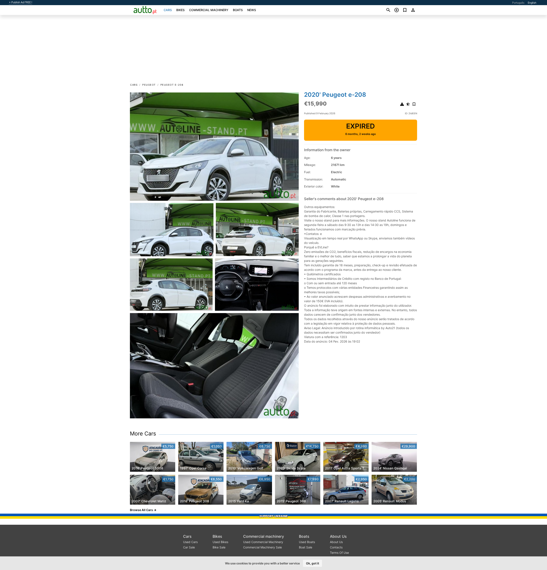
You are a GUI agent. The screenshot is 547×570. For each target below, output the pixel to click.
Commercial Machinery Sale (262, 547)
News (251, 10)
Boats (238, 10)
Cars (168, 10)
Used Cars (190, 542)
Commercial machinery (208, 10)
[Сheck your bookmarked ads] (405, 10)
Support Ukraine (273, 516)
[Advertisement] (273, 50)
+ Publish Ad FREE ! (20, 2)
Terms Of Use (339, 552)
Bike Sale (219, 547)
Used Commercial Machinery (263, 542)
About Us (338, 536)
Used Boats (307, 542)
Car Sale (189, 547)
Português (518, 2)
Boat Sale (305, 547)
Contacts (336, 547)
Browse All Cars (141, 510)
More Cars (143, 433)
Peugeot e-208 (172, 84)
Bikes (180, 10)
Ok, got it (312, 563)
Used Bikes (220, 542)
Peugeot (149, 84)
